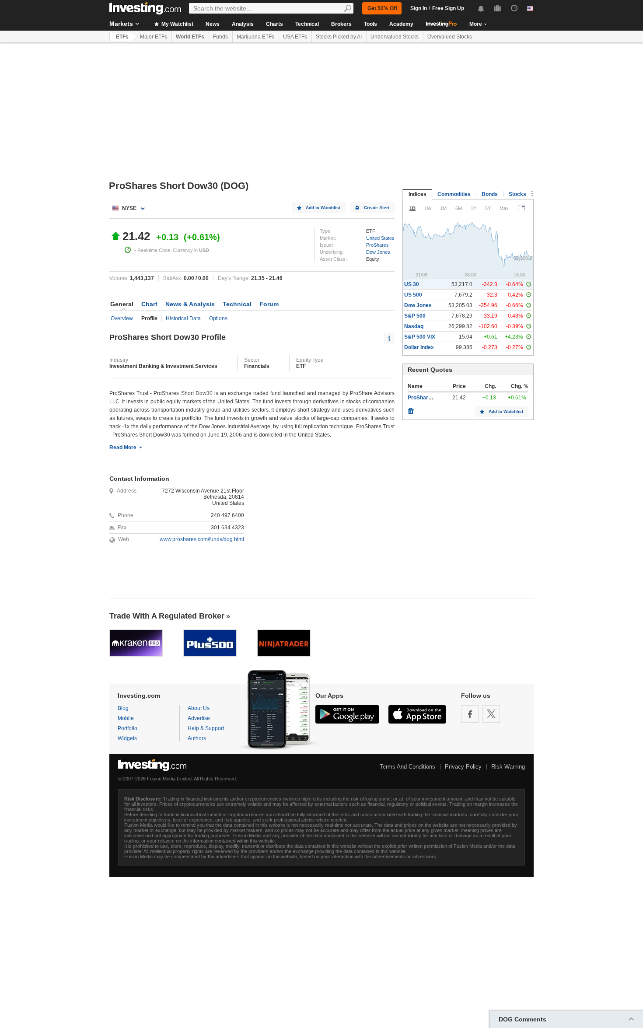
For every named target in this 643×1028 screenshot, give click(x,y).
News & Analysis (190, 304)
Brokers (341, 24)
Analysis (243, 24)
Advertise (199, 718)
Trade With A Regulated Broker (166, 616)
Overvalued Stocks (449, 37)
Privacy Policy (463, 766)
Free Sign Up (448, 8)
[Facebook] (470, 714)
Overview (122, 318)
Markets (121, 23)
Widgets (127, 738)
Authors (197, 738)
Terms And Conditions (407, 766)
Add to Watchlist (323, 207)
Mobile (126, 718)
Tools (370, 24)
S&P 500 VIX (419, 337)
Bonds (490, 194)
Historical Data (183, 318)
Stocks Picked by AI (339, 37)
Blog (123, 708)
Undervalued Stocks (394, 37)
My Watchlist (176, 24)
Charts (274, 24)
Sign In (418, 8)
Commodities (454, 194)
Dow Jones (378, 252)
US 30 (411, 284)
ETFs (122, 37)
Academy (401, 24)
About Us (199, 708)
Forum (269, 304)
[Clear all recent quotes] (411, 409)
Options (218, 318)
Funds (220, 37)
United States (380, 238)
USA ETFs (295, 37)
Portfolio (127, 728)
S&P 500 (415, 316)
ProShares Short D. (432, 398)
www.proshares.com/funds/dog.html (202, 539)
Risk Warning (508, 766)
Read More (122, 447)
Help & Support (206, 728)
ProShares (377, 245)
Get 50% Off (382, 8)
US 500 (413, 295)
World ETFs (190, 37)
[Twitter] (491, 714)
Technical (307, 24)
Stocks (517, 194)
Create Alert (376, 207)
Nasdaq (413, 326)
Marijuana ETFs (255, 37)
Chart (149, 304)
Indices (417, 194)
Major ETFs (153, 37)
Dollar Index (419, 347)
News (213, 24)
